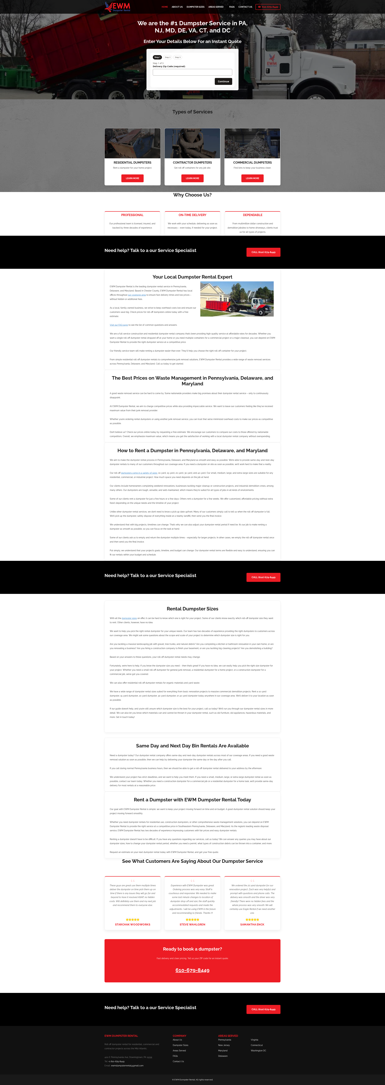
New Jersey (224, 1045)
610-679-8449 (270, 6)
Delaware (223, 1056)
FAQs (175, 1056)
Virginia (254, 1040)
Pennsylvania (224, 1040)
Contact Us (178, 1061)
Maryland (223, 1050)
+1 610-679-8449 (116, 1061)
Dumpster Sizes (180, 1045)
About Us (177, 1040)
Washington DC (258, 1050)
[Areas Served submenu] (224, 6)
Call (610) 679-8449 (263, 252)
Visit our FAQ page (119, 325)
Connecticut (257, 1045)
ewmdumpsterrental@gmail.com (127, 1065)
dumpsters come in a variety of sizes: (139, 473)
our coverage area (137, 295)
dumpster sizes (129, 618)
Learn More (132, 178)
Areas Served (179, 1050)
